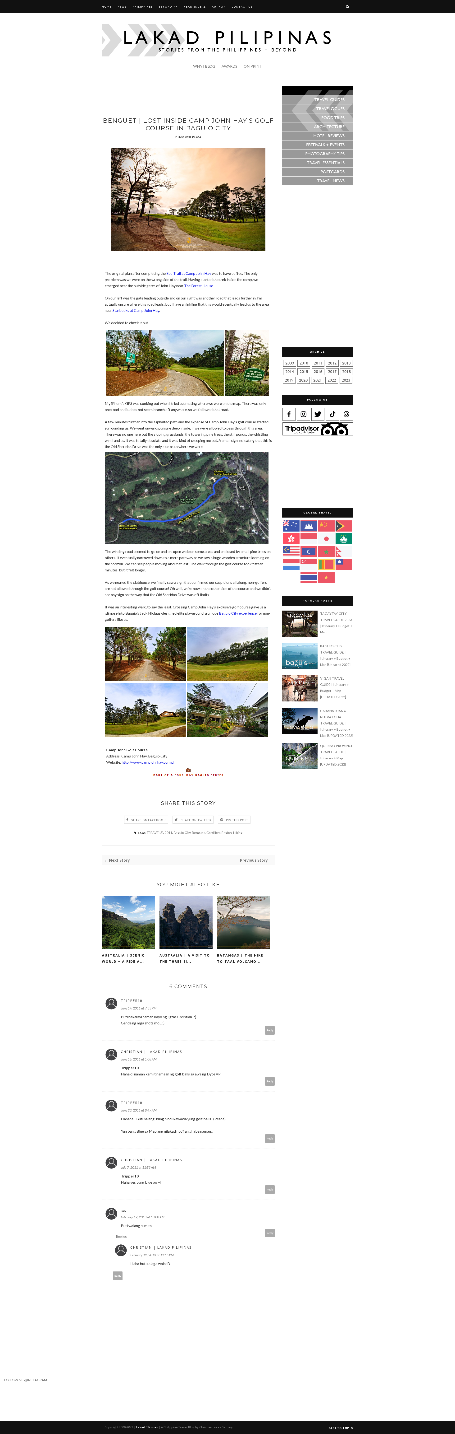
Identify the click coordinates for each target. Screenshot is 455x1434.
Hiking (237, 833)
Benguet (198, 833)
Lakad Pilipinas (147, 1427)
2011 (168, 833)
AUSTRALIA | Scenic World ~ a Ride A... (123, 958)
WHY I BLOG (204, 66)
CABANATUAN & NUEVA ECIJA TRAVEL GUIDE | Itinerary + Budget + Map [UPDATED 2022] (336, 723)
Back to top (339, 1428)
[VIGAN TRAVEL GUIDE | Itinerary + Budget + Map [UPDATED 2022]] (300, 700)
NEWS (122, 6)
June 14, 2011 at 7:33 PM (138, 1008)
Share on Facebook (148, 820)
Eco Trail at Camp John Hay (188, 273)
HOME (107, 6)
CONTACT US (242, 6)
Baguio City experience (238, 613)
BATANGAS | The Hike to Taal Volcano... (240, 958)
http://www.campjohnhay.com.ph (148, 762)
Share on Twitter (196, 820)
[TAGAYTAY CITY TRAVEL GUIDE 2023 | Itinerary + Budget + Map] (300, 635)
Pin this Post (237, 820)
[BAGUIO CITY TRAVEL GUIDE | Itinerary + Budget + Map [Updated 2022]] (300, 668)
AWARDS (229, 66)
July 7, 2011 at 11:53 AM (138, 1167)
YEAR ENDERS (195, 6)
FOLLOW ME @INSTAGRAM (23, 1380)
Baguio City (182, 833)
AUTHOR (219, 6)
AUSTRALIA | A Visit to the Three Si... (184, 958)
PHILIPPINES (142, 6)
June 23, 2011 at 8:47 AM (139, 1110)
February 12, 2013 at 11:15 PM (152, 1255)
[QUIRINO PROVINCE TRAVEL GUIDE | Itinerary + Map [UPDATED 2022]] (300, 768)
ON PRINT (253, 66)
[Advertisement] (188, 97)
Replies (121, 1236)
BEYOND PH (168, 6)
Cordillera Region (219, 833)
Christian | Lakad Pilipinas (151, 1051)
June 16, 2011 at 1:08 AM (139, 1059)
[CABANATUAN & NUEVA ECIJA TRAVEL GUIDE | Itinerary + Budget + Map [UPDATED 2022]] (300, 733)
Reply (270, 1030)
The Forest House (198, 285)
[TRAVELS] (155, 833)
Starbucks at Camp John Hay (136, 310)
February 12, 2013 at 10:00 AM (142, 1217)
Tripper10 (131, 1000)
